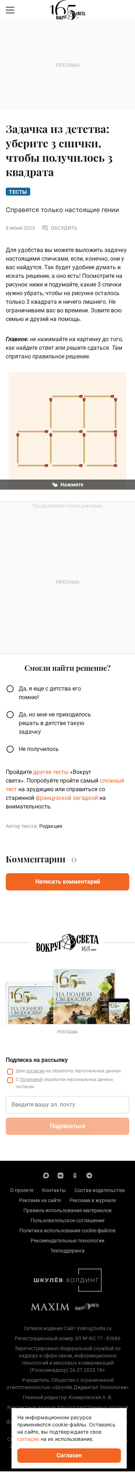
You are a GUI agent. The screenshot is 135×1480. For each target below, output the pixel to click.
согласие (35, 1070)
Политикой (31, 1079)
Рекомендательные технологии (67, 1240)
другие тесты (50, 772)
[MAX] (46, 1175)
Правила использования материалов (67, 1210)
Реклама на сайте (40, 1200)
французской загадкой (66, 797)
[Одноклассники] (75, 1175)
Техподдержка (67, 1251)
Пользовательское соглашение (67, 1220)
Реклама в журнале (92, 1200)
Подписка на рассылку (37, 1060)
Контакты (54, 1190)
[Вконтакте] (60, 1175)
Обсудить (64, 228)
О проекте (21, 1190)
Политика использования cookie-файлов (67, 1230)
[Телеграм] (89, 1175)
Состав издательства (100, 1190)
